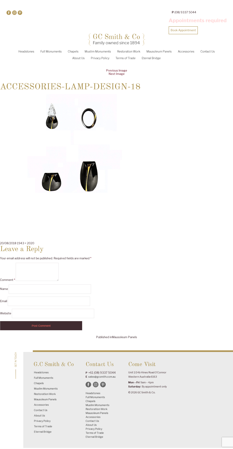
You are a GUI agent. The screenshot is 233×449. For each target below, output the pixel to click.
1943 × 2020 (25, 243)
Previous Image (116, 70)
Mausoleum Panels (159, 51)
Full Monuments (51, 51)
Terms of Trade (126, 58)
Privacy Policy (100, 58)
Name (4, 289)
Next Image (117, 73)
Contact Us (208, 51)
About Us (78, 58)
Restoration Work (128, 51)
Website (5, 313)
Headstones (26, 51)
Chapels (73, 51)
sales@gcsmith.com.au (102, 376)
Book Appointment (183, 30)
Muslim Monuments (98, 51)
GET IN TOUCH (15, 359)
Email (3, 301)
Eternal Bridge (151, 58)
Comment (7, 280)
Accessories (186, 51)
